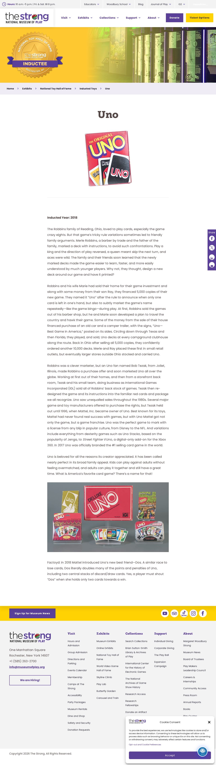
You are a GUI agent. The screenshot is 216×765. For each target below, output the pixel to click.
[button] (209, 722)
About (152, 18)
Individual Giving (163, 641)
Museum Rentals (77, 709)
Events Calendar (77, 670)
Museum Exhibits (106, 641)
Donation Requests (79, 729)
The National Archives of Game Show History (135, 683)
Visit (64, 18)
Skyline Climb (104, 677)
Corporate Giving (164, 648)
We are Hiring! (30, 680)
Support (131, 18)
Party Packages (77, 702)
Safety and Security (79, 723)
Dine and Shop (76, 716)
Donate (175, 17)
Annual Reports (192, 702)
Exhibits (83, 18)
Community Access (194, 688)
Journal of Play (159, 4)
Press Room (190, 695)
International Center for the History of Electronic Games (137, 668)
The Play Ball (161, 655)
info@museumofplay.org (27, 667)
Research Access (135, 694)
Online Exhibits (105, 648)
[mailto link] (211, 265)
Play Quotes (190, 716)
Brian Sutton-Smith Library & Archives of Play (136, 652)
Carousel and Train (108, 698)
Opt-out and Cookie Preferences (145, 744)
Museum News (191, 652)
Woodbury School (117, 4)
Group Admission (77, 652)
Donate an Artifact (136, 712)
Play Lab (101, 684)
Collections (107, 18)
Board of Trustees (193, 659)
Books (186, 709)
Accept (170, 755)
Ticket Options (200, 17)
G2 (180, 4)
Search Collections (136, 641)
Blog (140, 4)
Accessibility (75, 695)
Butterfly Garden (106, 691)
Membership (75, 677)
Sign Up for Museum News (32, 613)
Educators (90, 4)
